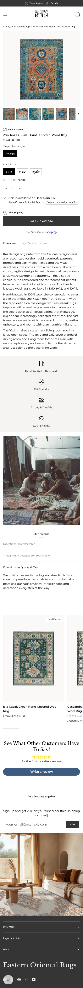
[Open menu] (9, 13)
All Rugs (7, 25)
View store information (62, 201)
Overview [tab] (10, 242)
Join (72, 824)
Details (34, 3)
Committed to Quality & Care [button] (20, 592)
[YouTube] (34, 979)
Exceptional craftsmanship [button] (19, 543)
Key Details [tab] (28, 242)
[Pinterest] (19, 979)
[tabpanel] (41, 300)
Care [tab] (43, 242)
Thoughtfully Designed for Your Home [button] (26, 580)
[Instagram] (26, 979)
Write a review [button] (41, 775)
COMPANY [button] (8, 927)
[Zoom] (10, 99)
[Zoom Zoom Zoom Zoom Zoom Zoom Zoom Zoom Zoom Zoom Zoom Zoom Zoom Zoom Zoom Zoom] (41, 68)
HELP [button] (6, 949)
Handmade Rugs (22, 25)
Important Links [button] (11, 938)
